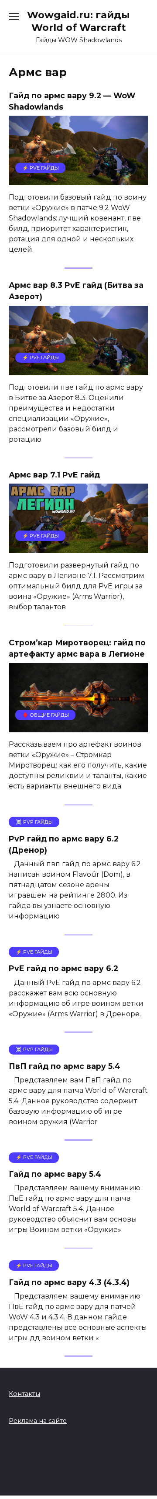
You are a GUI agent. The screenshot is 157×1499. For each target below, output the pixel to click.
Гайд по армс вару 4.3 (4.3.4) (69, 1281)
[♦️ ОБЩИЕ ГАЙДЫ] (78, 727)
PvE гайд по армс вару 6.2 (63, 968)
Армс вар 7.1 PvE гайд (54, 474)
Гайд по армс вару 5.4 (55, 1174)
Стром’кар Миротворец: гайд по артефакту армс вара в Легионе (77, 648)
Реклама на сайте (38, 1421)
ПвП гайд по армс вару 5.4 (64, 1066)
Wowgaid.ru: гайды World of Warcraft (78, 21)
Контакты (24, 1394)
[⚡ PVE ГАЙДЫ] (78, 180)
